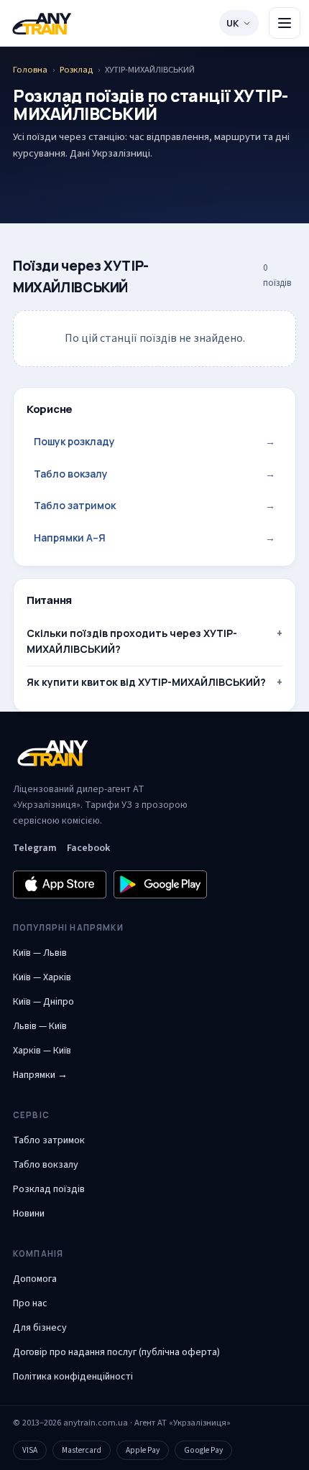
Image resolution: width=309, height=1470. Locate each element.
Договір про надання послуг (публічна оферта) (116, 1352)
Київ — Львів (40, 953)
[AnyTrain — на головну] (42, 23)
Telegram (35, 848)
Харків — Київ (42, 1050)
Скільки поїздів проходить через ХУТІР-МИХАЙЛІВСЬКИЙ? (132, 641)
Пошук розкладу (154, 441)
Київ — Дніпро (43, 1002)
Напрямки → (40, 1075)
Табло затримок (154, 505)
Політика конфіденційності (73, 1376)
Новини (29, 1213)
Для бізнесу (40, 1328)
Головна (30, 69)
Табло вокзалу (154, 473)
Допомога (35, 1279)
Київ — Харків (42, 977)
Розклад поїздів (49, 1189)
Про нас (30, 1303)
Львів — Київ (40, 1026)
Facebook (88, 848)
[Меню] (284, 23)
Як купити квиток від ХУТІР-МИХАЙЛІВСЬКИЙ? (146, 682)
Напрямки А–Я (154, 537)
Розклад (76, 69)
